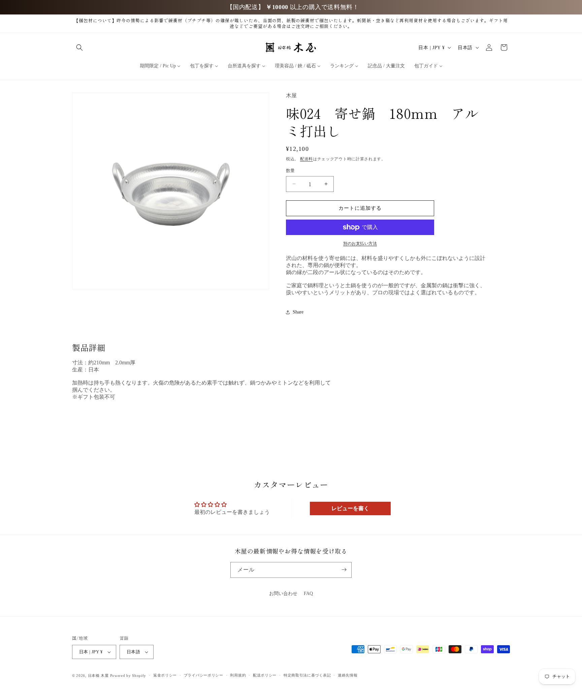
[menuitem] (160, 66)
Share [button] (298, 312)
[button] (79, 47)
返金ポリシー (165, 675)
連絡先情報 (348, 675)
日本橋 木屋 (98, 675)
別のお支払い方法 (360, 243)
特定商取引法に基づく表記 (307, 675)
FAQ (308, 593)
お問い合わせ (283, 593)
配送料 (306, 159)
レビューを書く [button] (350, 508)
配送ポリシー (265, 675)
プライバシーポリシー (203, 675)
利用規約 (238, 675)
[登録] (343, 570)
